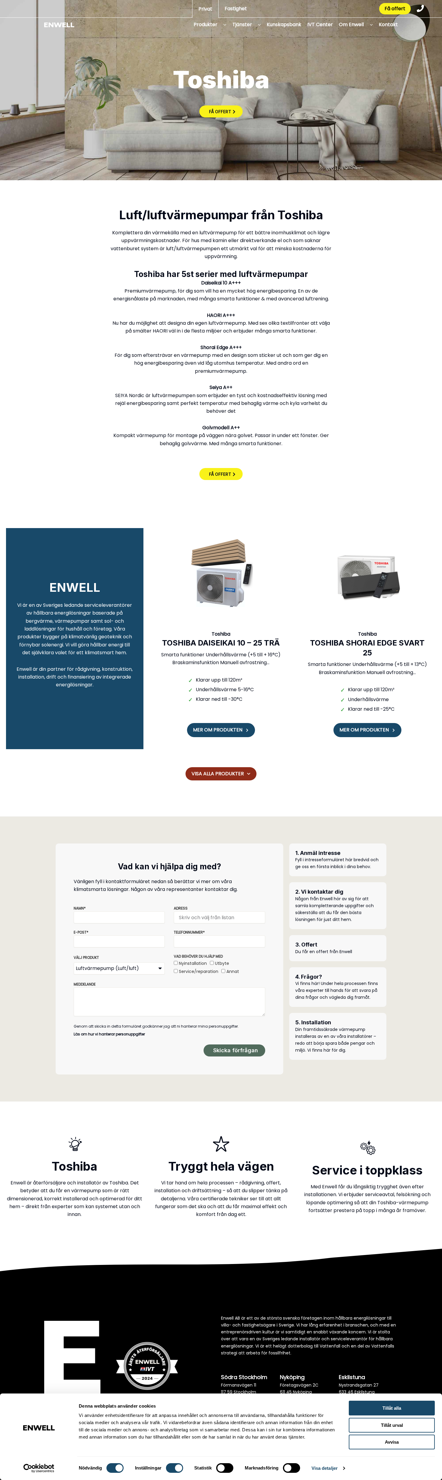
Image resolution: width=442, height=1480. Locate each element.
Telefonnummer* (189, 932)
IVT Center (320, 24)
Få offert (395, 8)
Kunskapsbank (284, 24)
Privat (205, 8)
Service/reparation (198, 971)
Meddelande (85, 984)
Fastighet (236, 8)
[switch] (174, 1468)
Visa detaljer (325, 1468)
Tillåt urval (392, 1425)
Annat (232, 971)
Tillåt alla (391, 1408)
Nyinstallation (193, 963)
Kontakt (388, 24)
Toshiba (221, 634)
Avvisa (392, 1442)
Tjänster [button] (242, 24)
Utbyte (222, 963)
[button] (222, 25)
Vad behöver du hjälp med (198, 956)
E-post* (81, 932)
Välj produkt (86, 957)
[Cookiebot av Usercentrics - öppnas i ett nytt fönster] (39, 1468)
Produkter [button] (205, 24)
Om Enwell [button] (351, 24)
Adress (181, 908)
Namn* (80, 908)
